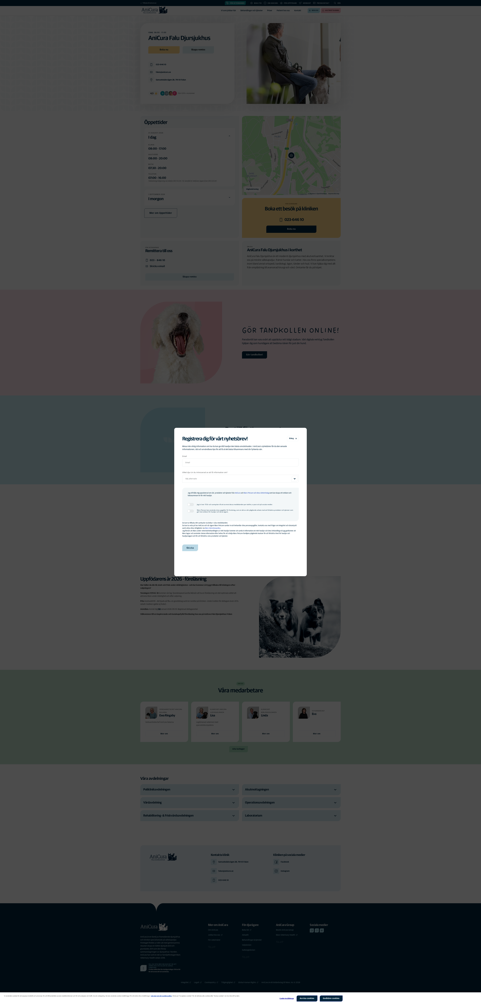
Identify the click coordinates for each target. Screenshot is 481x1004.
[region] (240, 998)
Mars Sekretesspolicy (212, 528)
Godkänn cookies (331, 998)
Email (184, 456)
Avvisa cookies (307, 998)
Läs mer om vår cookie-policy (161, 996)
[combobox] (240, 479)
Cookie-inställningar (287, 998)
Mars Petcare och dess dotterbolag (256, 493)
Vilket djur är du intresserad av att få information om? (204, 472)
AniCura (238, 493)
